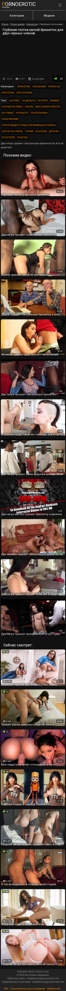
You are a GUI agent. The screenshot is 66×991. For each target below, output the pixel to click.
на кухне (41, 131)
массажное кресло (48, 106)
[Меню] (60, 5)
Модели (49, 15)
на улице (7, 112)
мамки (54, 100)
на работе (22, 112)
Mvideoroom (53, 988)
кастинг (14, 100)
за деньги (28, 100)
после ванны (39, 112)
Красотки (8, 92)
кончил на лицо (12, 106)
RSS (6, 988)
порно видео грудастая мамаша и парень (29, 125)
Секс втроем (24, 92)
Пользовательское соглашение (27, 988)
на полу (43, 100)
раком (29, 106)
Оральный (39, 86)
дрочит (54, 131)
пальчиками (10, 118)
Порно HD (54, 86)
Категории (17, 15)
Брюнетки (23, 86)
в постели (8, 137)
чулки (29, 131)
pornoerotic (19, 4)
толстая (22, 137)
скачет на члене (12, 131)
